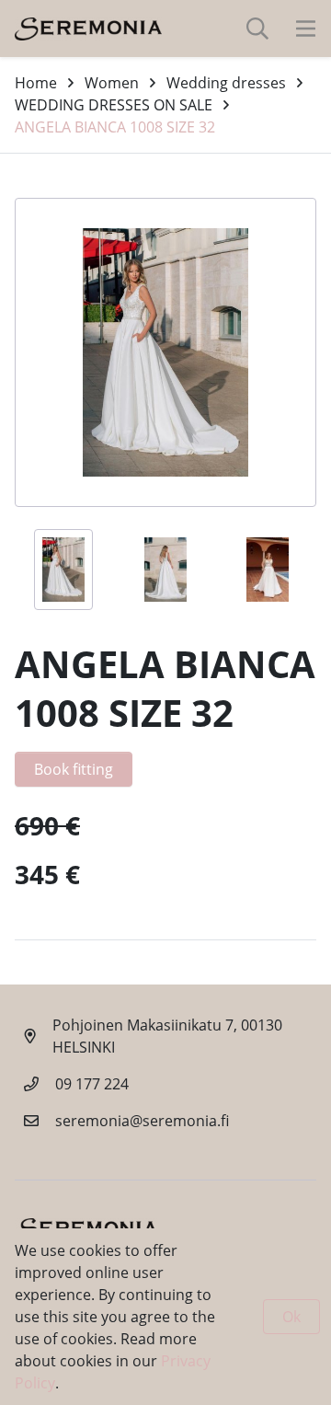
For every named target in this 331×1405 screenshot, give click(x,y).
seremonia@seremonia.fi (142, 1121)
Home (36, 83)
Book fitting (73, 769)
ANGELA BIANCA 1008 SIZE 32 (115, 127)
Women (112, 83)
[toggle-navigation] (305, 28)
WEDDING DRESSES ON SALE (113, 105)
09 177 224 (92, 1084)
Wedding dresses (226, 83)
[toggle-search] (257, 28)
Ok (291, 1317)
